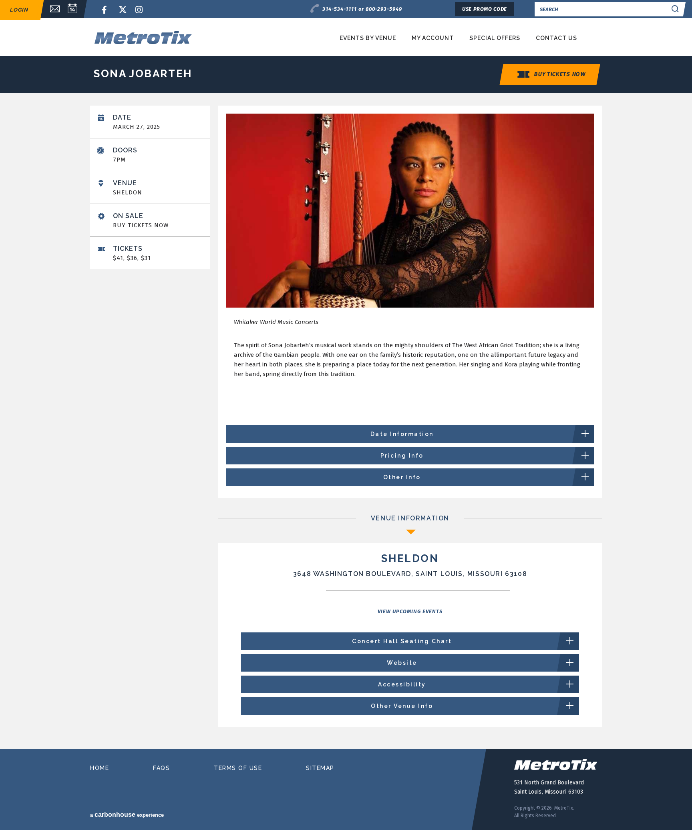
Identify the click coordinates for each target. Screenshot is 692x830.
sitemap (320, 768)
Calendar (72, 9)
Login (19, 10)
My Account (433, 38)
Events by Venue (368, 38)
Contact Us (556, 38)
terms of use (238, 768)
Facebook (105, 10)
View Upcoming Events (410, 611)
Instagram (139, 10)
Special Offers (494, 38)
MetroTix (170, 37)
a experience (127, 814)
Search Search (675, 9)
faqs (161, 768)
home (99, 768)
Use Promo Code (484, 9)
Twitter (122, 10)
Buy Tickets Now (559, 74)
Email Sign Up (51, 9)
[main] (346, 424)
